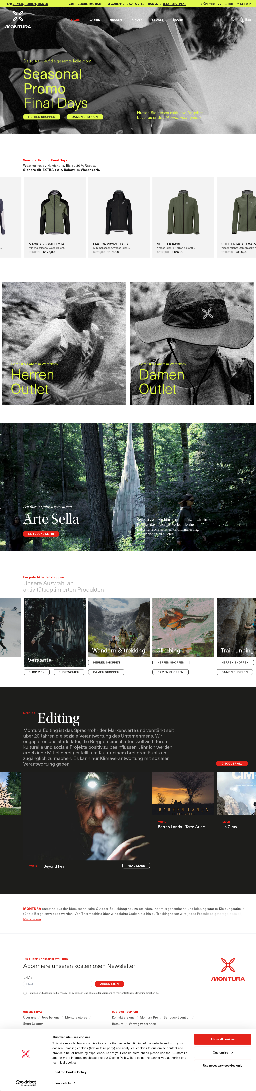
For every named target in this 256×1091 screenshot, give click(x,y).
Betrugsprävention (177, 1017)
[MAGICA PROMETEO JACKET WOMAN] (119, 208)
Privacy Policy (66, 993)
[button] (75, 19)
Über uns (29, 1017)
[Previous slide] (21, 210)
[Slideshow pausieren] (196, 3)
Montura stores (76, 1017)
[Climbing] (183, 636)
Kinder (34, 4)
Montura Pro (149, 1017)
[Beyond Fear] (86, 816)
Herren (21, 4)
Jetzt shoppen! (165, 4)
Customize (220, 1052)
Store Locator (33, 1023)
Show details (61, 1083)
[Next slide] (245, 210)
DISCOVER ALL (232, 763)
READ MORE (136, 865)
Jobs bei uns (50, 1017)
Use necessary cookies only (222, 1065)
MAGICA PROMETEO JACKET (49, 244)
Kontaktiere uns (123, 1017)
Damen (9, 4)
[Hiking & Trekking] (119, 636)
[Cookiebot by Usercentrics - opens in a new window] (25, 1083)
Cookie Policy (76, 1072)
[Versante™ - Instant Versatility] (55, 636)
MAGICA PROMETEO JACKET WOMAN (113, 244)
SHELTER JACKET (170, 244)
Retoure (117, 1024)
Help (230, 3)
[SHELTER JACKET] (183, 208)
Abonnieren (109, 984)
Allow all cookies (223, 1039)
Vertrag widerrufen (142, 1024)
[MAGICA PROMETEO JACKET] (55, 208)
